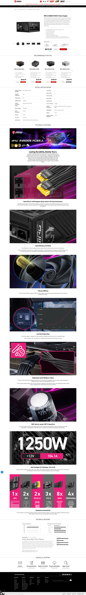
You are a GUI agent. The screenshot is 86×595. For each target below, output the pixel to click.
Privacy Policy (69, 593)
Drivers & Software (24, 588)
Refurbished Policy (24, 583)
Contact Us (64, 593)
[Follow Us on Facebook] (63, 574)
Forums (31, 581)
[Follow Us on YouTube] (67, 574)
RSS (37, 584)
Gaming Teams (32, 583)
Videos (30, 582)
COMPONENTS (48, 6)
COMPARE (55, 49)
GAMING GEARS (54, 6)
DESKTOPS (25, 6)
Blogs (30, 584)
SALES (64, 6)
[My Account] (45, 1)
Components (16, 585)
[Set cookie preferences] (2, 592)
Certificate (46, 582)
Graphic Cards (16, 583)
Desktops (15, 581)
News (38, 583)
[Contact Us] (43, 1)
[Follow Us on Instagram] (71, 574)
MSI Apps (38, 582)
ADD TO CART (63, 49)
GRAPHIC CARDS (35, 6)
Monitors (15, 582)
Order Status (24, 581)
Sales (15, 589)
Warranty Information (25, 585)
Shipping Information (25, 584)
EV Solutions (16, 588)
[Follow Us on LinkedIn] (69, 574)
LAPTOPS (21, 6)
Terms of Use (74, 593)
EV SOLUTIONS (60, 6)
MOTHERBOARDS (42, 6)
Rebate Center (24, 589)
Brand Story (46, 581)
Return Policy (24, 582)
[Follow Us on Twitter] (65, 574)
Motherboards (16, 584)
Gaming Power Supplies (22, 9)
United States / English (80, 593)
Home (15, 9)
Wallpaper (38, 581)
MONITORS (30, 6)
